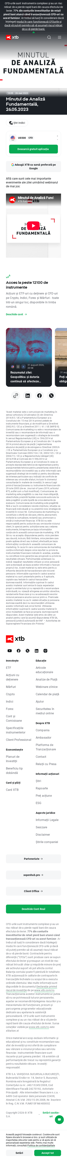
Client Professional (18, 740)
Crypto (10, 694)
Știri (38, 781)
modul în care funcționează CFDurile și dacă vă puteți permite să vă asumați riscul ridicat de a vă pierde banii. (33, 25)
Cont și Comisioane (14, 718)
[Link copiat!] (15, 395)
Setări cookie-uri (51, 1114)
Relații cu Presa (46, 764)
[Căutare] (49, 37)
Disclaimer (43, 834)
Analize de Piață (46, 679)
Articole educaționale (44, 670)
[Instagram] (45, 650)
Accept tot (48, 1153)
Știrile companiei (47, 842)
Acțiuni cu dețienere (12, 677)
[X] (51, 395)
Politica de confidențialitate (41, 1145)
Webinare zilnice (47, 687)
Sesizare (41, 827)
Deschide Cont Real (33, 909)
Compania (43, 730)
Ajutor (40, 701)
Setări (19, 1153)
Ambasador (43, 737)
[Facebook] (39, 395)
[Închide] (34, 32)
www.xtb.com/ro (44, 990)
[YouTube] (9, 650)
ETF (8, 667)
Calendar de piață (47, 694)
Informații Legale (47, 820)
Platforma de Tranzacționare (46, 747)
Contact (41, 756)
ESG (38, 803)
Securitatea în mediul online (45, 711)
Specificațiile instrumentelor (15, 730)
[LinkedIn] (27, 395)
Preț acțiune (44, 795)
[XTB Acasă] (11, 37)
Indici (9, 701)
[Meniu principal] (59, 37)
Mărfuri (11, 687)
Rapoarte (42, 788)
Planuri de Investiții (13, 759)
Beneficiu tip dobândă (14, 770)
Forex (9, 709)
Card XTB (12, 790)
